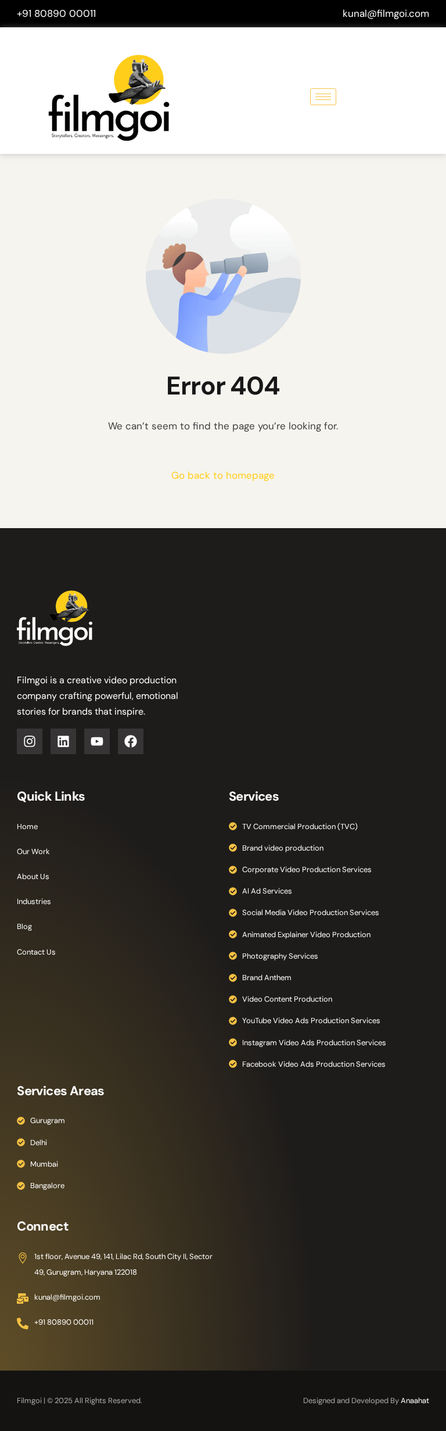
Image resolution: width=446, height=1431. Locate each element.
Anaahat (415, 1400)
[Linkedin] (63, 741)
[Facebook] (130, 741)
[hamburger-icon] (323, 96)
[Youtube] (97, 741)
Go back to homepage (223, 475)
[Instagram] (29, 741)
